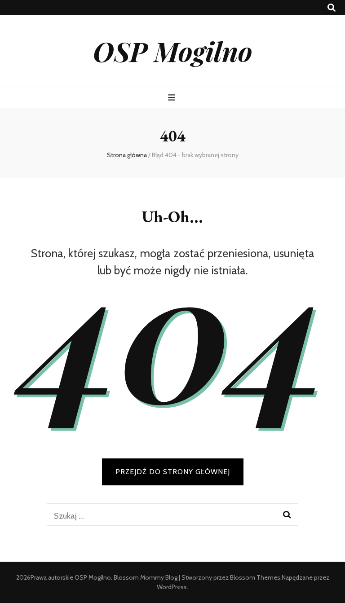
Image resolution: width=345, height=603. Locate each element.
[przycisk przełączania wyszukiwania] (331, 8)
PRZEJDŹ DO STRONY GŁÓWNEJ (172, 471)
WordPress (172, 587)
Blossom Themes (255, 577)
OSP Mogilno (172, 51)
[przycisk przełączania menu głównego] (172, 97)
